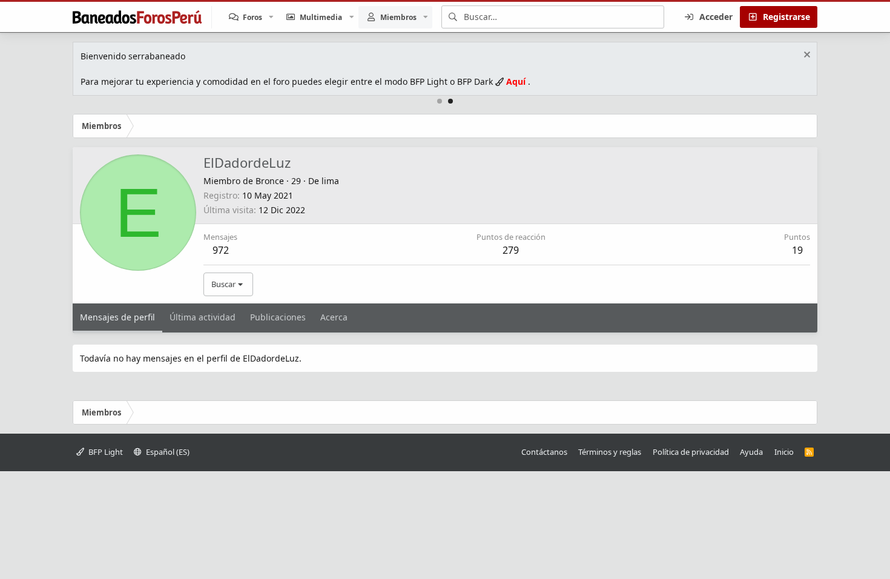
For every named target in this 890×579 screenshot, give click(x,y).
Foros (252, 17)
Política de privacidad (691, 451)
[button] (271, 17)
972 (221, 250)
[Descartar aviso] (805, 56)
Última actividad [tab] (203, 317)
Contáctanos (544, 451)
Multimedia (321, 17)
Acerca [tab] (334, 317)
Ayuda (751, 451)
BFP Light (105, 451)
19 (797, 250)
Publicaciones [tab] (278, 317)
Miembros (398, 17)
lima (330, 181)
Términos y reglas (609, 451)
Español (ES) (167, 451)
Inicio (784, 451)
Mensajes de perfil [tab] (117, 317)
